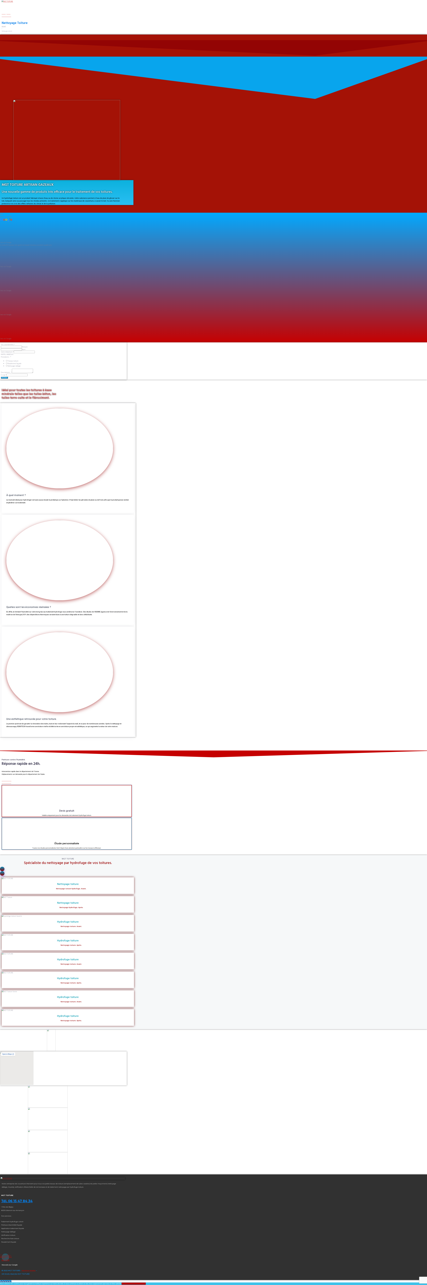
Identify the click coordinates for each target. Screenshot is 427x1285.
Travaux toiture (13, 361)
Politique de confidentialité (136, 1284)
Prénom (25, 347)
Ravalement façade (14, 363)
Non (125, 1284)
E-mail (4, 375)
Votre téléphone (7, 352)
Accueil (4, 26)
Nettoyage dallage (14, 366)
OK (123, 1284)
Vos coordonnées (8, 344)
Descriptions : (6, 372)
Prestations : (6, 357)
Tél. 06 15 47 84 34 (17, 1201)
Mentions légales (29, 1271)
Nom (23, 349)
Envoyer (4, 378)
